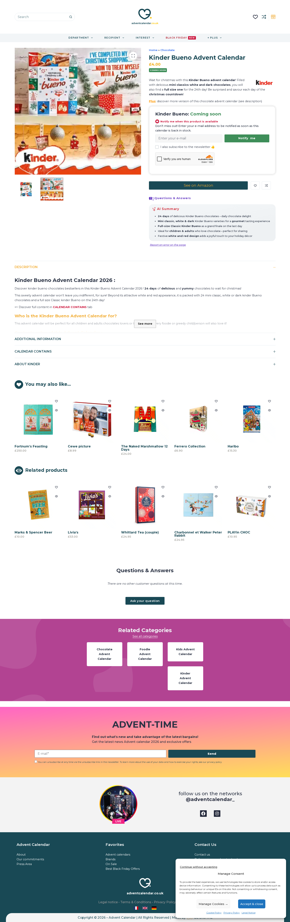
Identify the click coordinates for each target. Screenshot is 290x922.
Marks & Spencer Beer (25, 532)
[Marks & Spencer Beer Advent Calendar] (31, 505)
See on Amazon (198, 185)
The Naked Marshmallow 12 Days (144, 447)
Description (26, 267)
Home (153, 50)
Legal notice (108, 902)
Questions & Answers (172, 198)
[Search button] (71, 17)
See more (145, 323)
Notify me (246, 138)
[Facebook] (203, 813)
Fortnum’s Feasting (31, 446)
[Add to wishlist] (255, 185)
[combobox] (41, 17)
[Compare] (264, 17)
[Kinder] (264, 82)
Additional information (38, 339)
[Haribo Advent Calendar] (252, 419)
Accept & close (251, 904)
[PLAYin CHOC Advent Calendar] (244, 505)
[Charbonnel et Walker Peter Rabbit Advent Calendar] (190, 505)
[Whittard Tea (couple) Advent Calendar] (137, 505)
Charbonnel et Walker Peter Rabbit (190, 534)
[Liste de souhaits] (255, 16)
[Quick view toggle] (56, 410)
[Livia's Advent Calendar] (84, 505)
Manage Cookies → (213, 904)
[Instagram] (217, 813)
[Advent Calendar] (145, 908)
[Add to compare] (266, 185)
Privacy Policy (232, 912)
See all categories (145, 636)
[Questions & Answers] (151, 198)
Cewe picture (79, 446)
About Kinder (27, 364)
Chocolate (167, 50)
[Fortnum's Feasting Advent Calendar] (39, 419)
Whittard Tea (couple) (132, 532)
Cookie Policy (214, 912)
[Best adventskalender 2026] (154, 908)
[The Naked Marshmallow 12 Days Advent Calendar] (145, 419)
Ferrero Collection (189, 446)
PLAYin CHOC (231, 532)
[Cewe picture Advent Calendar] (92, 419)
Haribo (233, 446)
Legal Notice (248, 912)
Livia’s (65, 532)
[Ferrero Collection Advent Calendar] (198, 419)
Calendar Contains (33, 351)
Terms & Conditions (135, 902)
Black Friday (180, 37)
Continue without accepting (198, 866)
